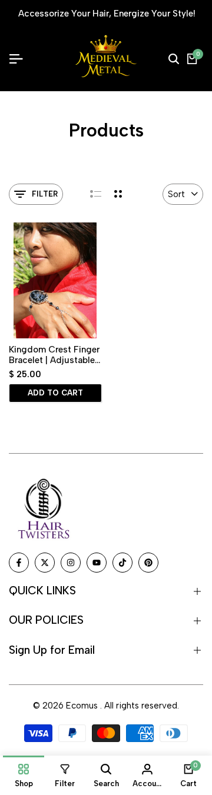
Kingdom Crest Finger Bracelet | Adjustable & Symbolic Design (54, 354)
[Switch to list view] (95, 194)
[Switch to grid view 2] (118, 194)
